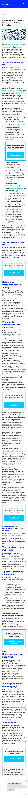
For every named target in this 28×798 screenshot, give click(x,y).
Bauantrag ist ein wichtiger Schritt (13, 44)
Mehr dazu (21, 774)
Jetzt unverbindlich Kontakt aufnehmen (15, 154)
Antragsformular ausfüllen (16, 188)
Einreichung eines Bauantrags (11, 92)
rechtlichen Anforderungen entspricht (12, 90)
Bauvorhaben (7, 47)
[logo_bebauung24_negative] (6, 4)
